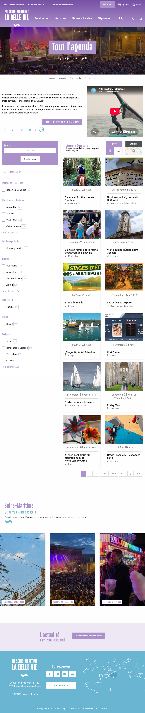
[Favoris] (134, 18)
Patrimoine (14, 265)
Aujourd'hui (14, 207)
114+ (113, 473)
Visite (11, 341)
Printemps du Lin (16, 248)
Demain (12, 213)
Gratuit (11, 324)
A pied (11, 284)
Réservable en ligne (18, 190)
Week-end (13, 220)
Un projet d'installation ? (38, 5)
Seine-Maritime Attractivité (13, 5)
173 (123, 473)
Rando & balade (16, 278)
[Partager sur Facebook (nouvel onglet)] (5, 130)
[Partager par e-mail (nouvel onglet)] (30, 130)
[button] (140, 18)
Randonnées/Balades (19, 348)
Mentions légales (61, 708)
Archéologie (14, 272)
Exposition (13, 354)
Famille (12, 307)
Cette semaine (15, 226)
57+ (104, 473)
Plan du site (76, 708)
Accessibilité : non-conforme (96, 708)
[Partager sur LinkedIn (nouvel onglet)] (13, 130)
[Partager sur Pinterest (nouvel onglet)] (21, 130)
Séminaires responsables (62, 5)
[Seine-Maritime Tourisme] (16, 18)
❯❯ (138, 473)
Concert (12, 360)
